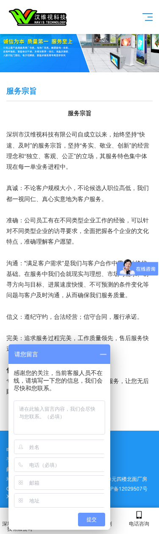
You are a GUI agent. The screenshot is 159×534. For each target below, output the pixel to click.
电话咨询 (139, 523)
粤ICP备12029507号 (124, 488)
